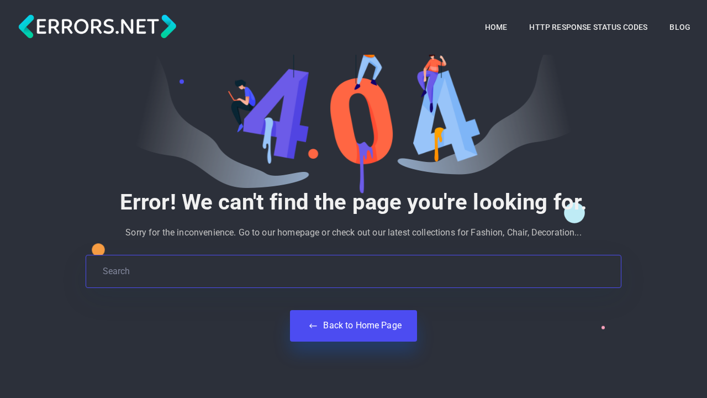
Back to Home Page (361, 325)
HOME (496, 27)
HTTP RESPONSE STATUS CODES (588, 27)
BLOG (679, 27)
